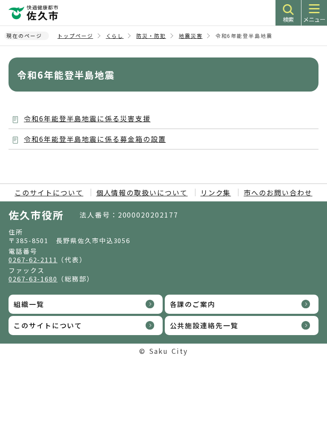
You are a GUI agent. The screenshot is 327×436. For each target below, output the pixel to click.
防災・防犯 (151, 35)
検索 (288, 19)
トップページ (75, 35)
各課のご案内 (193, 304)
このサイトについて (48, 192)
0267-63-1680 (33, 278)
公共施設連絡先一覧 (204, 325)
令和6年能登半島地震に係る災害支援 (87, 118)
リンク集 (216, 192)
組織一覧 (29, 304)
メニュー (314, 19)
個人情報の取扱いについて (142, 192)
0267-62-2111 (33, 259)
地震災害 (191, 35)
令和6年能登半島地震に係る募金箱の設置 (95, 139)
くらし (115, 35)
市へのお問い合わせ (278, 192)
